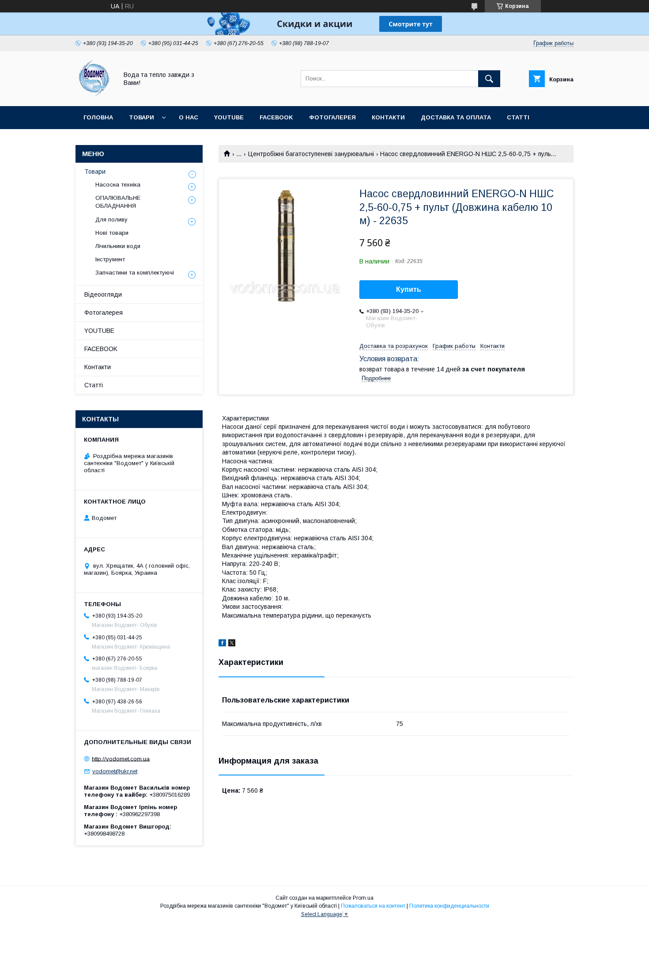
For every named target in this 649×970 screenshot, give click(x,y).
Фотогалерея (332, 117)
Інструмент (110, 259)
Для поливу (111, 219)
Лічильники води (117, 246)
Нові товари (111, 232)
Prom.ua (363, 898)
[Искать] (489, 78)
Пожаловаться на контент (373, 906)
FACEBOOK (276, 117)
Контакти (388, 117)
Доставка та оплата (456, 117)
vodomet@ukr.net (114, 771)
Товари (141, 117)
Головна (98, 117)
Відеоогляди (103, 294)
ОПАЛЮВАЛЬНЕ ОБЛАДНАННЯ (117, 202)
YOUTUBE (229, 117)
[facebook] (222, 644)
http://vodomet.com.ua (121, 758)
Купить (408, 289)
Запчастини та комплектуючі (134, 272)
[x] (231, 644)
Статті (518, 117)
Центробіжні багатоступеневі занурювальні (311, 153)
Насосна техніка (117, 184)
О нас (188, 117)
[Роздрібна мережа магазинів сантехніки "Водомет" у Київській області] (94, 94)
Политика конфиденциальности (449, 906)
